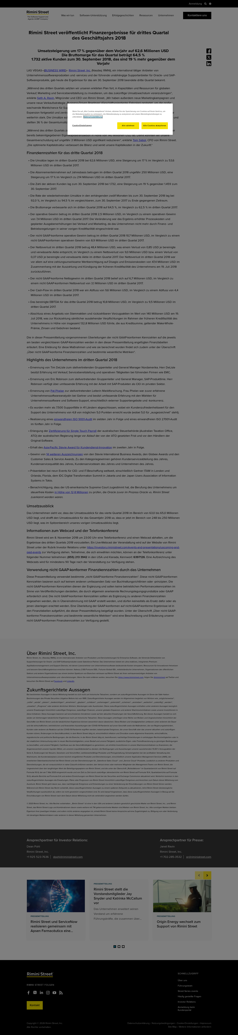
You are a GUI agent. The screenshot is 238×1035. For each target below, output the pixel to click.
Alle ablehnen (128, 126)
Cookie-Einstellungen (82, 125)
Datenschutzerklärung (93, 117)
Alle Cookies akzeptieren (154, 126)
